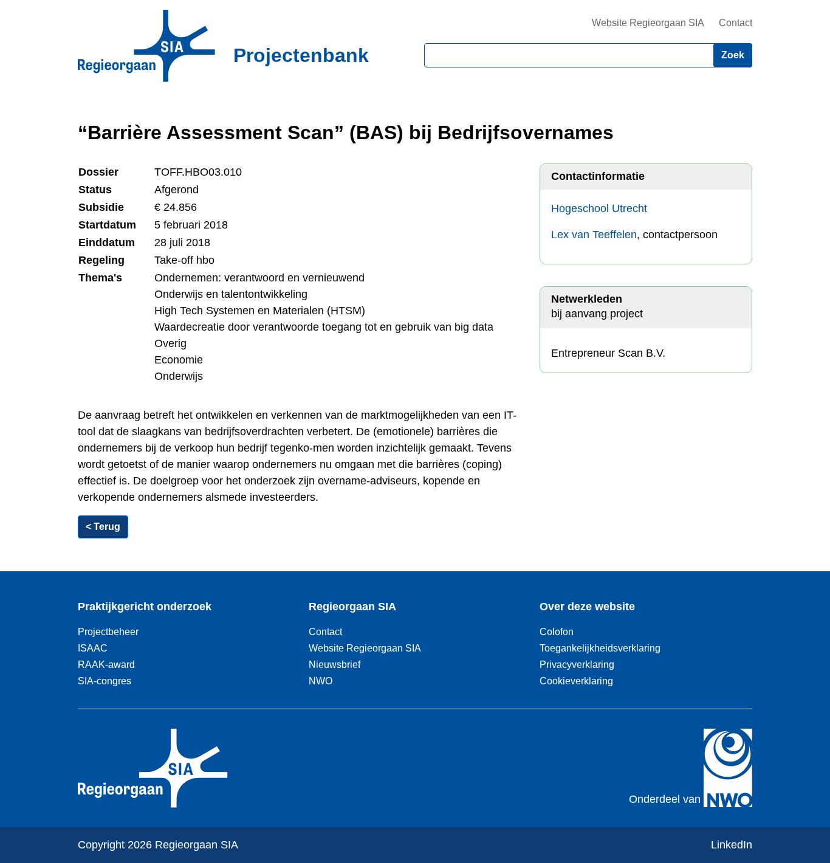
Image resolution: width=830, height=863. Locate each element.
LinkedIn (731, 845)
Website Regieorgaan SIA (648, 23)
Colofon (557, 631)
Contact (735, 23)
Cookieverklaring (576, 680)
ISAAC (93, 647)
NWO (320, 680)
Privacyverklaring (577, 664)
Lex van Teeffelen (594, 235)
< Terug (103, 526)
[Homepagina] (146, 46)
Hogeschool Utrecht (599, 208)
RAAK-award (106, 664)
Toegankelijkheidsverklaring (600, 647)
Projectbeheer (108, 631)
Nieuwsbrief (334, 664)
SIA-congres (104, 680)
